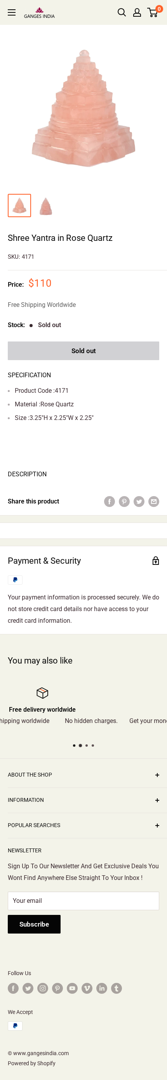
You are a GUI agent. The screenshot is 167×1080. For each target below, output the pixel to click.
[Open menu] (12, 12)
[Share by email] (153, 501)
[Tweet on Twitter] (139, 501)
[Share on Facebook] (109, 501)
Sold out (83, 351)
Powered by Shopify (32, 1063)
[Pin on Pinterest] (124, 501)
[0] (153, 12)
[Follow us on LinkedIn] (101, 987)
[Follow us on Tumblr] (116, 987)
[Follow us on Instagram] (42, 987)
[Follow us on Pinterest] (57, 987)
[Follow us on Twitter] (28, 987)
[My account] (137, 12)
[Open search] (122, 12)
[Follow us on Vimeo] (87, 987)
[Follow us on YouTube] (72, 987)
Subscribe (34, 924)
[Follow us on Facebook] (13, 987)
